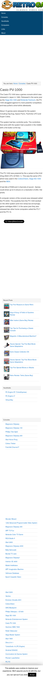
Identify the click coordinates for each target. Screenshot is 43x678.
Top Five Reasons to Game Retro (21, 304)
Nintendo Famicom (28, 100)
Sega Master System (13, 635)
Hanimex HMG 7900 (13, 627)
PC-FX (8, 662)
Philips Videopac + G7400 (14, 611)
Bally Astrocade (11, 550)
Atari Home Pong (11, 439)
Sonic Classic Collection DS (19, 352)
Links (3, 29)
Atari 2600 (9, 542)
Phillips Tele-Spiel (12, 432)
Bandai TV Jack (11, 554)
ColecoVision (23, 178)
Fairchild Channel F (12, 447)
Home (3, 13)
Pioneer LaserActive (13, 658)
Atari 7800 (9, 638)
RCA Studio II (10, 538)
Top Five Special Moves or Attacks (22, 367)
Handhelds (5, 21)
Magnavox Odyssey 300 (14, 527)
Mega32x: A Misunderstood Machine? (23, 336)
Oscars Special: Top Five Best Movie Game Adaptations (23, 345)
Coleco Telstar (11, 443)
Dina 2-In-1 (9, 642)
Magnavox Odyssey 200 (14, 435)
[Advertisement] (21, 59)
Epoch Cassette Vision (13, 577)
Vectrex (8, 596)
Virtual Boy (9, 400)
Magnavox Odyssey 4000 (14, 546)
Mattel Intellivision (12, 565)
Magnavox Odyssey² (13, 557)
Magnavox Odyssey (12, 424)
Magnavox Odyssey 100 (14, 428)
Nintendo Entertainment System (17, 619)
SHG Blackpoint (11, 608)
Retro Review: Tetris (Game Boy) (21, 375)
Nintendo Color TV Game (14, 534)
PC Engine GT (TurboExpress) (16, 392)
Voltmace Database (12, 573)
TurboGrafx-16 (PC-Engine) (15, 646)
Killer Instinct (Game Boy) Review (21, 320)
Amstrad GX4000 (12, 650)
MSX (8, 181)
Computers (5, 25)
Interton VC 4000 (11, 561)
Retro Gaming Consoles (21, 5)
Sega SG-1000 (11, 100)
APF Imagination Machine (14, 569)
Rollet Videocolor (11, 631)
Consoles (4, 17)
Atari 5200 (9, 592)
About (3, 33)
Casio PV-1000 (11, 623)
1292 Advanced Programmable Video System (21, 523)
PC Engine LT (10, 396)
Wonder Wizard (11, 519)
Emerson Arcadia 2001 (14, 600)
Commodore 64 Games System (17, 654)
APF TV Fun (10, 530)
